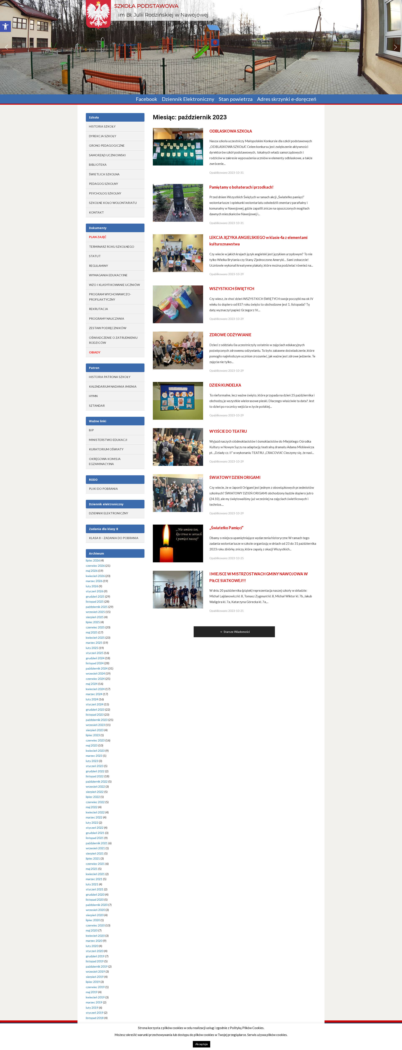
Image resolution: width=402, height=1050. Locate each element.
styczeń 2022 (94, 827)
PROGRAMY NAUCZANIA (106, 318)
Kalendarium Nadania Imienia (113, 386)
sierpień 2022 (95, 791)
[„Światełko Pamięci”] (178, 543)
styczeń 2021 (94, 889)
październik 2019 (97, 966)
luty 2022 (92, 822)
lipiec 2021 (93, 858)
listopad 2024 (95, 663)
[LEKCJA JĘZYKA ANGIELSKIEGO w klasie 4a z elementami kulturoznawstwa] (178, 252)
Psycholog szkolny (105, 193)
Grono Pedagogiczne (107, 145)
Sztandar (97, 405)
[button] (5, 26)
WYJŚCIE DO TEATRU (228, 431)
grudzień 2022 (95, 771)
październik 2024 (97, 668)
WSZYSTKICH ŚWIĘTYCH (231, 288)
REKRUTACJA (98, 309)
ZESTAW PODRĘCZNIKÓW (107, 328)
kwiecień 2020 (95, 935)
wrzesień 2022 (95, 786)
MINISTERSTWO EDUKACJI (108, 440)
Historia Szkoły (102, 126)
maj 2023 (92, 745)
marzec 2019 (94, 1002)
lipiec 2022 (93, 797)
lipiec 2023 (93, 735)
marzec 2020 (94, 940)
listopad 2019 (95, 961)
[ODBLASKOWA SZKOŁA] (178, 146)
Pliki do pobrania (103, 488)
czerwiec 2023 (95, 740)
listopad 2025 (95, 601)
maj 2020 (92, 930)
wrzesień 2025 (95, 612)
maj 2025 (92, 632)
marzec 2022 (94, 817)
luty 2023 (92, 761)
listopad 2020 (95, 899)
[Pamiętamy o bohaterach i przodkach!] (178, 202)
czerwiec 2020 (95, 925)
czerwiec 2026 (95, 565)
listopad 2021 (95, 838)
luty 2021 (92, 884)
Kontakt (96, 212)
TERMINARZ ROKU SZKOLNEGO (111, 246)
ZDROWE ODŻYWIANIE (230, 334)
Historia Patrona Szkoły (109, 377)
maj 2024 (92, 683)
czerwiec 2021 (95, 863)
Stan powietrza (236, 99)
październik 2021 (97, 843)
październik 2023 (97, 720)
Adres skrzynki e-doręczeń (286, 99)
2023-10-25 (236, 558)
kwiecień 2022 (95, 812)
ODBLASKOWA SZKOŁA (230, 131)
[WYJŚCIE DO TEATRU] (178, 446)
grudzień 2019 (95, 956)
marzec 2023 (94, 755)
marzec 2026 (94, 581)
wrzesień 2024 (95, 673)
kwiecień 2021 (95, 874)
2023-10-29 (236, 274)
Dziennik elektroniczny (108, 513)
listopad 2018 (95, 1018)
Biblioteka (98, 164)
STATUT (95, 256)
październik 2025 (97, 606)
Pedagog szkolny (103, 183)
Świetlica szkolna (104, 174)
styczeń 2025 (94, 653)
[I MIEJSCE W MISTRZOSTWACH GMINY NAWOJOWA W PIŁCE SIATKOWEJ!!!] (178, 589)
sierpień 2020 (95, 915)
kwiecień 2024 (95, 689)
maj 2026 (92, 570)
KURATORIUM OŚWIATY (106, 449)
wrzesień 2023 (95, 725)
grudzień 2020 (95, 894)
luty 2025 (92, 648)
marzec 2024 (94, 694)
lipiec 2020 (93, 920)
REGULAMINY (98, 265)
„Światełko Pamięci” (226, 527)
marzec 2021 (94, 879)
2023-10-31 (236, 172)
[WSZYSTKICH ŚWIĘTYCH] (178, 304)
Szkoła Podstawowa (146, 6)
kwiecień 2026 (95, 576)
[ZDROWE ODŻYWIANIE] (178, 350)
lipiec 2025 (93, 622)
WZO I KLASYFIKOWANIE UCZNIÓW (114, 285)
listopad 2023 (95, 714)
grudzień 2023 (95, 709)
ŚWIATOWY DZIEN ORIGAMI (234, 477)
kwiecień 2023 (95, 750)
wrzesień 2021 (95, 848)
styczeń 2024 (94, 704)
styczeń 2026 (94, 591)
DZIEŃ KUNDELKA (225, 385)
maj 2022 (92, 807)
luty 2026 (92, 586)
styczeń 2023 (94, 766)
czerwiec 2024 (95, 678)
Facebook (146, 99)
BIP (91, 430)
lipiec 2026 (93, 560)
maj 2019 (92, 992)
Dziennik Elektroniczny (188, 99)
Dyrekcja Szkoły (102, 136)
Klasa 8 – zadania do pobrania (113, 538)
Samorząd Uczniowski (107, 155)
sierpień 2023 (95, 730)
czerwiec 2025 (95, 627)
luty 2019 (92, 1007)
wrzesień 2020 (95, 910)
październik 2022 (97, 781)
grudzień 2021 (95, 833)
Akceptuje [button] (201, 1044)
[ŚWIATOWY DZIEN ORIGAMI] (178, 492)
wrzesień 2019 (95, 971)
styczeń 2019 (94, 1012)
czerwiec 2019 (95, 987)
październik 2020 (97, 905)
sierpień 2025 (95, 617)
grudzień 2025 (95, 596)
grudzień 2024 (95, 658)
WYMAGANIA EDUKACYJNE (108, 275)
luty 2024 (92, 699)
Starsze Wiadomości (237, 631)
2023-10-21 (236, 610)
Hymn (93, 396)
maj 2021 (92, 868)
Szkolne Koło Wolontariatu (113, 203)
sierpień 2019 (95, 976)
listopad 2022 (95, 776)
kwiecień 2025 (95, 637)
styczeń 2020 (94, 951)
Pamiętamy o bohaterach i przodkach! (241, 187)
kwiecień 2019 (95, 997)
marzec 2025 (94, 642)
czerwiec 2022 (95, 802)
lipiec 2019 (93, 982)
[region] (201, 47)
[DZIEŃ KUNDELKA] (178, 400)
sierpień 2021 (95, 853)
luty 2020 (92, 946)
